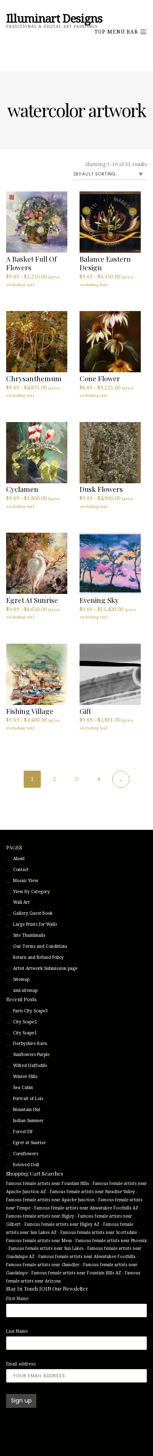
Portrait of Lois (28, 1098)
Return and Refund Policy (38, 957)
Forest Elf (23, 1131)
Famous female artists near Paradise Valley (92, 1191)
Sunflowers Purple (31, 1054)
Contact (21, 869)
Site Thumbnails (29, 935)
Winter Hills (25, 1076)
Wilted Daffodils (30, 1065)
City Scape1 (25, 1033)
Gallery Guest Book (33, 913)
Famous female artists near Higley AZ (62, 1224)
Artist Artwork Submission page (45, 968)
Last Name (17, 1331)
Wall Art (21, 902)
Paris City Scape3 (30, 1011)
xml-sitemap (25, 990)
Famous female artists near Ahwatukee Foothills (86, 1256)
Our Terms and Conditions (40, 946)
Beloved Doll (26, 1164)
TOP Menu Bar (117, 32)
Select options (26, 292)
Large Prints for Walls (35, 924)
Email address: (21, 1364)
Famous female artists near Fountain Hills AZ (76, 1273)
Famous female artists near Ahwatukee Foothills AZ (86, 1208)
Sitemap (21, 979)
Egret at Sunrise (29, 1142)
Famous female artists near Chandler (43, 1265)
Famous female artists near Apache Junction (50, 1200)
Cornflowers (25, 1153)
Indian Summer (28, 1120)
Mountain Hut (26, 1109)
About (19, 858)
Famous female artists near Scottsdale (98, 1232)
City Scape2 (25, 1022)
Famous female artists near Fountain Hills (47, 1183)
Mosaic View (25, 880)
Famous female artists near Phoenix (111, 1240)
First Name (17, 1298)
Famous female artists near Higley (40, 1216)
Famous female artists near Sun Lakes (46, 1248)
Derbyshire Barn (30, 1043)
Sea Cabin (23, 1087)
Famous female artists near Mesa (39, 1240)
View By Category (31, 891)
